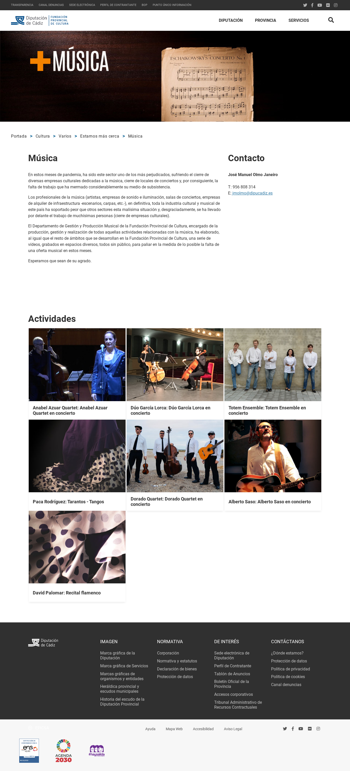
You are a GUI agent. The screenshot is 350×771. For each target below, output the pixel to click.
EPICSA (41, 728)
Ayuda (150, 729)
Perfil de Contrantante (118, 5)
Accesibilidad (203, 729)
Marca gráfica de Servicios (124, 665)
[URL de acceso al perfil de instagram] (335, 5)
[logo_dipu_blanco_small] (61, 643)
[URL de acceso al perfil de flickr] (328, 5)
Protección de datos (175, 676)
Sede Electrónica (82, 5)
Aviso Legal (233, 729)
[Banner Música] (175, 76)
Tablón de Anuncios (232, 673)
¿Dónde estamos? (287, 653)
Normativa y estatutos (177, 661)
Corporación (168, 653)
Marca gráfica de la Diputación (117, 655)
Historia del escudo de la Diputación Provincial (122, 702)
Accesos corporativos (233, 694)
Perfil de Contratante (232, 665)
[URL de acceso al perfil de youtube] (319, 5)
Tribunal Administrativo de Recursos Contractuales (238, 705)
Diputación (231, 20)
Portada (19, 136)
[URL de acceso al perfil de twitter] (305, 5)
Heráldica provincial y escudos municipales (119, 689)
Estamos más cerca (99, 136)
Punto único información (172, 5)
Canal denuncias (51, 5)
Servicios (299, 20)
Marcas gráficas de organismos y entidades (121, 676)
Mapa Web (174, 729)
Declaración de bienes (177, 669)
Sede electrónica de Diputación (231, 655)
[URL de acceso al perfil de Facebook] (312, 5)
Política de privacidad (290, 669)
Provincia (265, 20)
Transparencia (22, 5)
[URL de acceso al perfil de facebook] (293, 729)
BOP (144, 5)
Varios (65, 136)
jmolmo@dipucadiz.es (252, 193)
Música (135, 136)
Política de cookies (288, 676)
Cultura (43, 136)
